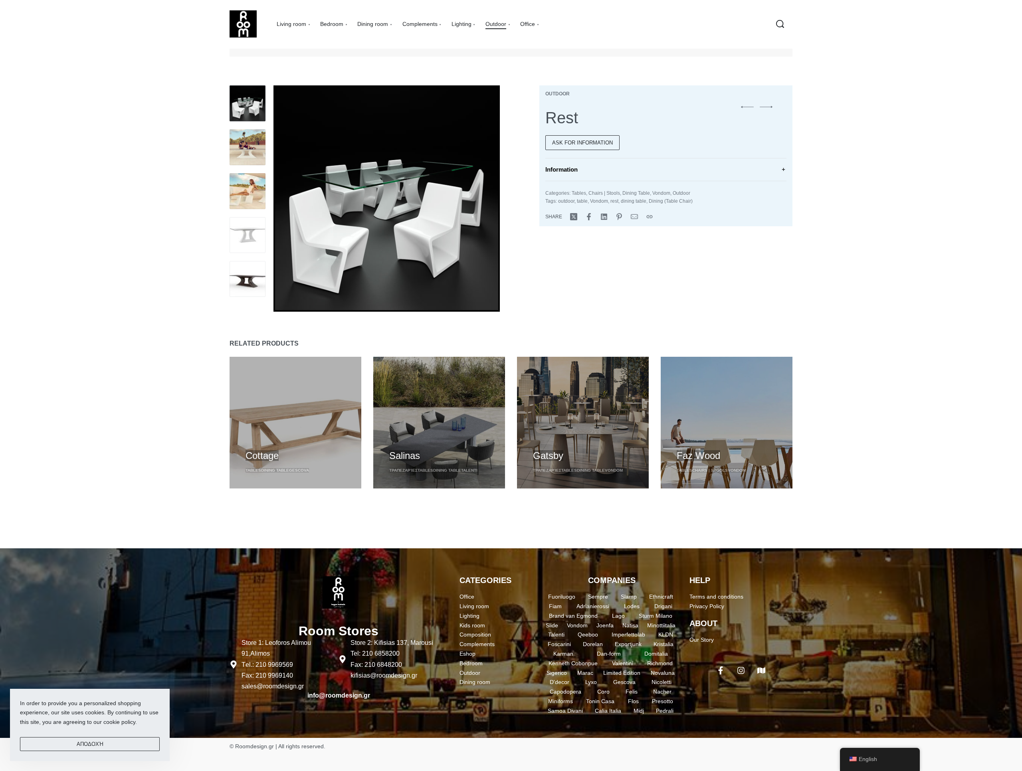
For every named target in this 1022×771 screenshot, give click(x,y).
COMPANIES (612, 580)
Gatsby (548, 455)
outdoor (566, 201)
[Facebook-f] (720, 670)
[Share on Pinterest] (619, 216)
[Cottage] (295, 422)
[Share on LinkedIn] (604, 216)
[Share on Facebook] (588, 216)
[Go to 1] (247, 103)
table (582, 201)
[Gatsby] (583, 422)
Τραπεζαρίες (403, 470)
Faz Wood (698, 455)
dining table (633, 201)
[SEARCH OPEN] (780, 24)
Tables (579, 193)
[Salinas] (439, 422)
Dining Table (636, 193)
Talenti (469, 470)
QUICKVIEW (262, 441)
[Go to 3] (247, 191)
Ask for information (582, 143)
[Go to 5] (247, 279)
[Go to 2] (247, 147)
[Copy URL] (649, 216)
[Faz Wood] (726, 422)
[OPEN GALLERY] (386, 198)
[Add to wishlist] (291, 442)
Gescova (299, 470)
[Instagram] (741, 670)
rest (614, 201)
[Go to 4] (247, 235)
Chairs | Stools (604, 193)
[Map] (761, 670)
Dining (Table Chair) (671, 201)
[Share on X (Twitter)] (573, 216)
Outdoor (557, 94)
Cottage (262, 455)
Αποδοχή (90, 744)
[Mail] (634, 216)
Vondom (661, 193)
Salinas (404, 455)
